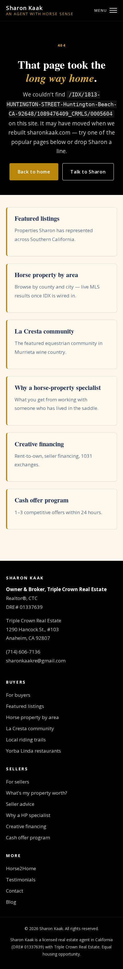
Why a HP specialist (28, 815)
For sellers (17, 781)
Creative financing (26, 826)
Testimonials (20, 879)
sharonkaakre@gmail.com (36, 660)
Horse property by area (32, 717)
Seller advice (20, 804)
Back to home (33, 172)
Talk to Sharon (88, 172)
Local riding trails (26, 739)
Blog (11, 902)
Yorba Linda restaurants (33, 750)
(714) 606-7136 (23, 651)
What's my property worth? (36, 793)
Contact (14, 890)
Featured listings (25, 706)
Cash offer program (28, 837)
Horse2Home (21, 868)
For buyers (18, 695)
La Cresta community (30, 728)
